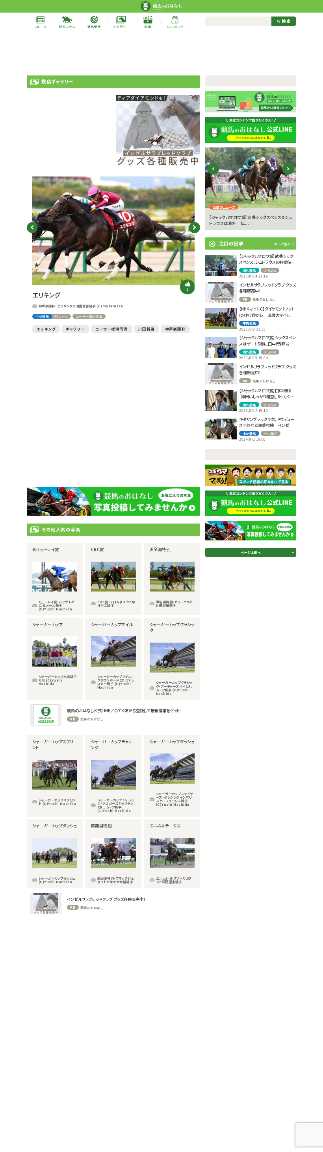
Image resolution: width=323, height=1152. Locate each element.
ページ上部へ (251, 552)
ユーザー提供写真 (89, 316)
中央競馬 (42, 316)
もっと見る (282, 243)
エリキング (46, 329)
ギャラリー (75, 329)
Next (194, 227)
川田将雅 (146, 329)
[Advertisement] (161, 53)
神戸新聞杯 (175, 329)
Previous (32, 227)
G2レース (61, 316)
